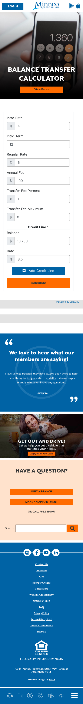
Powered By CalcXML (67, 302)
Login (13, 6)
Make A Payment (30, 695)
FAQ (41, 607)
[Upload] (62, 695)
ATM (41, 577)
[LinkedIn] (56, 552)
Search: (9, 528)
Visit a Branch (41, 491)
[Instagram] (27, 552)
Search (72, 528)
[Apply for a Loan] (51, 695)
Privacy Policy (41, 613)
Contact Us (41, 564)
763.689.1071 (47, 511)
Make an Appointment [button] (41, 502)
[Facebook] (36, 552)
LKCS (52, 679)
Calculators (41, 589)
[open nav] (72, 695)
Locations (41, 570)
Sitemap (41, 632)
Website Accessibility (41, 595)
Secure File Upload (41, 619)
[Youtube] (46, 552)
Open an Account (41, 695)
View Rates (41, 89)
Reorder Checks (42, 583)
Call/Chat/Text (10, 695)
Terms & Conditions (41, 625)
